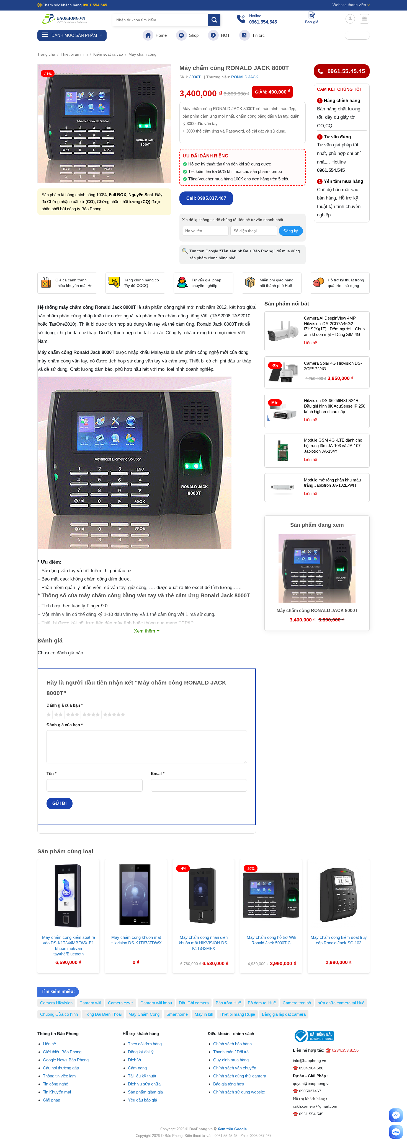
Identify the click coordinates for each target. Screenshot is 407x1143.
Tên (51, 773)
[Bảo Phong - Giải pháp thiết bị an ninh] (65, 19)
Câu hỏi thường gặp (61, 1068)
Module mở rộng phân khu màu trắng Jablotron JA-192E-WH (332, 483)
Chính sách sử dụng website (239, 1092)
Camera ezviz (120, 1003)
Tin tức (257, 35)
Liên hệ (49, 1043)
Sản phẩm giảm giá (145, 1092)
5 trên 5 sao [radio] (113, 715)
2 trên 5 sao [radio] (57, 715)
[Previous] (32, 902)
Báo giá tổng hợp (228, 1084)
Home (160, 35)
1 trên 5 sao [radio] (48, 715)
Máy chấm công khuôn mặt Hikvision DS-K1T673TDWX (136, 940)
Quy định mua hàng (231, 1060)
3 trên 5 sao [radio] (71, 715)
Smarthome (177, 1014)
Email (157, 773)
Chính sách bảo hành (232, 1043)
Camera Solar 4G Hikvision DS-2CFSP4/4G (333, 366)
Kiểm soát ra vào (108, 54)
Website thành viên (349, 5)
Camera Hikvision (56, 1003)
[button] (350, 19)
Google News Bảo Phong (66, 1060)
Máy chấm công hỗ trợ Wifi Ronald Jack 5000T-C (271, 940)
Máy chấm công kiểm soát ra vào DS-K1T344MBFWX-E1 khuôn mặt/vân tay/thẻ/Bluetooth (68, 945)
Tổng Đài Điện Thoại (103, 1014)
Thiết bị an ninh (74, 54)
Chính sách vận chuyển (234, 1068)
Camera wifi (90, 1003)
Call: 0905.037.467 (206, 198)
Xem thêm (144, 631)
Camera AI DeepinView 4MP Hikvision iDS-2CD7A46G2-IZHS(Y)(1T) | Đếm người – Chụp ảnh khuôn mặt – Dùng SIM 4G (334, 326)
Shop (193, 35)
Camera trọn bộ (297, 1003)
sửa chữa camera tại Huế (341, 1003)
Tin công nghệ (55, 1084)
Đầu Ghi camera (194, 1003)
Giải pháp (51, 1100)
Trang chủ (46, 54)
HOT (224, 35)
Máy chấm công (142, 54)
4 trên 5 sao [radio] (90, 715)
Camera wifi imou (156, 1003)
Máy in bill (204, 1014)
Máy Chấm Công (143, 1014)
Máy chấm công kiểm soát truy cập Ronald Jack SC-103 (339, 940)
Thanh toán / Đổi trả (231, 1051)
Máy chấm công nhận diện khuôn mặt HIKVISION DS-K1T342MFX (203, 943)
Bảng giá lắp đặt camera (284, 1014)
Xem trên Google (232, 1129)
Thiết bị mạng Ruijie (237, 1014)
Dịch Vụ (135, 1060)
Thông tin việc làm (59, 1076)
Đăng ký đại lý (141, 1051)
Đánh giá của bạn (65, 705)
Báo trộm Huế (228, 1003)
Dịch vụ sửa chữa (144, 1084)
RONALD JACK (244, 77)
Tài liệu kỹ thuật (142, 1076)
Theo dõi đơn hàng (145, 1043)
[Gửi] (214, 20)
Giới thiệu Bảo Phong (62, 1051)
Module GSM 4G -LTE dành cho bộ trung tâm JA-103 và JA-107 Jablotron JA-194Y (333, 445)
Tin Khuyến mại (57, 1092)
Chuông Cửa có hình (59, 1014)
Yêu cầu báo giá (142, 1100)
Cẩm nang (137, 1068)
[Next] (375, 902)
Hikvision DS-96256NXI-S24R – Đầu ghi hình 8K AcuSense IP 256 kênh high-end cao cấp (334, 406)
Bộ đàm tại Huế (262, 1003)
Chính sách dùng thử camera (239, 1076)
